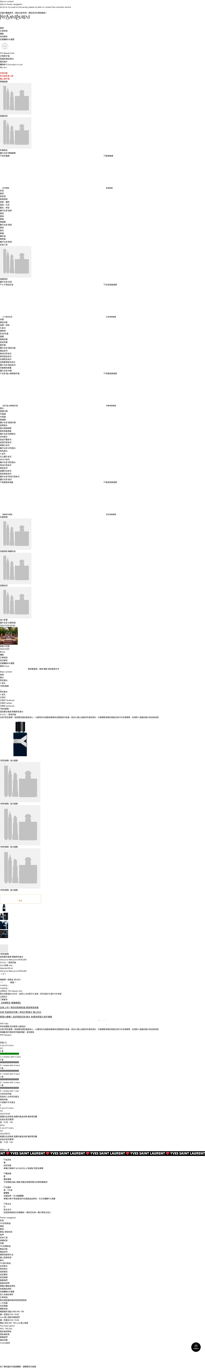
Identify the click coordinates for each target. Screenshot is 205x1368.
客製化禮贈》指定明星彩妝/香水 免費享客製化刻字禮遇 (26, 1016)
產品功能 (4, 1249)
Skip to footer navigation (11, 4)
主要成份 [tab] (22, 1026)
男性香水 (4, 1269)
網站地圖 (4, 1340)
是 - (3, 1122)
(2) (4, 714)
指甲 (2, 1234)
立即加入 (4, 996)
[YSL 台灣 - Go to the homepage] (102, 20)
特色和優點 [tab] (4, 1026)
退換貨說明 (4, 1283)
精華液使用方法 (6, 1254)
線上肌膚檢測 (5, 1257)
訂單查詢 (4, 1297)
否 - (9, 1122)
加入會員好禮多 (6, 1294)
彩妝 (2, 1220)
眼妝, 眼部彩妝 (6, 1232)
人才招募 (4, 1303)
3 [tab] (106, 1020)
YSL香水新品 (5, 1263)
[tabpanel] (102, 1009)
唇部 (2, 1226)
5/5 (1, 714)
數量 (12, 982)
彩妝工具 (4, 1237)
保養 (2, 1243)
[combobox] (13, 669)
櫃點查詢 (4, 1308)
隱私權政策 (4, 1334)
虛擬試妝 (4, 1240)
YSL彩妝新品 (5, 1223)
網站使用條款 (5, 1331)
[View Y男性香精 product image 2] (4, 916)
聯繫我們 (4, 1280)
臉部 (2, 1229)
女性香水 (4, 1266)
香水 (2, 1260)
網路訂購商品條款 (7, 1286)
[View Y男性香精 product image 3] (4, 925)
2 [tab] (102, 1020)
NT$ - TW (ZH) (6, 1328)
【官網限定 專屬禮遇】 (11, 1002)
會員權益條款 (5, 1288)
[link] (102, 46)
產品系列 (4, 1251)
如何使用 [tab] (14, 1026)
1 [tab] (99, 1020)
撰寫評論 (12, 714)
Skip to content (7, 1)
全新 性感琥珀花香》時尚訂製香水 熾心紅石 (20, 1012)
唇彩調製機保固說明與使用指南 (13, 1300)
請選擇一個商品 (6, 979)
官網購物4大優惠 (7, 39)
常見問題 (4, 1277)
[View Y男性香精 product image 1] (4, 908)
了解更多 (4, 999)
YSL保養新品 (5, 1246)
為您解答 (4, 36)
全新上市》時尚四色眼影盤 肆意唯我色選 (19, 1007)
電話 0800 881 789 (8, 1323)
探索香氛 (4, 1271)
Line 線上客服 (6, 1317)
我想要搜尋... (33, 669)
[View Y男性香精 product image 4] (4, 934)
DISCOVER (4, 649)
